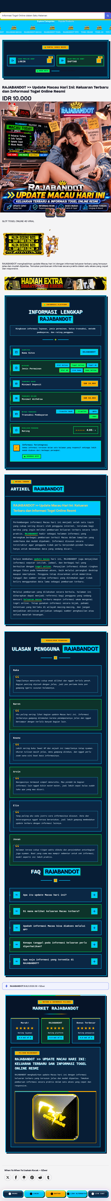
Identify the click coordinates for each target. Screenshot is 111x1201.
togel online (43, 566)
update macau (42, 559)
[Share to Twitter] (7, 1177)
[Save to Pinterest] (32, 1177)
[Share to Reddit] (40, 1177)
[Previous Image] (2, 157)
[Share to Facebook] (15, 1177)
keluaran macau (33, 599)
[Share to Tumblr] (48, 1177)
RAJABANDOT (31, 534)
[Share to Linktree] (24, 1177)
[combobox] (52, 15)
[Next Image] (108, 157)
